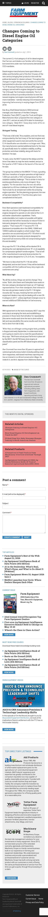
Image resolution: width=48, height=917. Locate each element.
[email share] (4, 49)
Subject (5, 503)
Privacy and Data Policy (35, 902)
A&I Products (31, 757)
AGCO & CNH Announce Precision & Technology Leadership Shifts (22, 711)
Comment (6, 513)
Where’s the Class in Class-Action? (22, 630)
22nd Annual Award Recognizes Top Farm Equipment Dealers (22, 618)
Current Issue (31, 899)
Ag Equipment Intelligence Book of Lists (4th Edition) (22, 660)
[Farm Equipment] (10, 603)
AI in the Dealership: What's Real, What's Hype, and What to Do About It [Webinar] (23, 569)
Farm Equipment (30, 593)
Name (5, 485)
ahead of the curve (21, 370)
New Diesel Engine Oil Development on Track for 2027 (22, 434)
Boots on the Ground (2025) (18, 656)
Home (4, 22)
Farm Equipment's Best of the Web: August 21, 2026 (22, 557)
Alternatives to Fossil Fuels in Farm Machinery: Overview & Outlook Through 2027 (23, 455)
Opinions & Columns (21, 22)
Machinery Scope (30, 830)
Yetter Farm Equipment (30, 803)
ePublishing (17, 911)
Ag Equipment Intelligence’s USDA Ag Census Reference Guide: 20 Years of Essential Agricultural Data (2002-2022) (22, 462)
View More (9, 635)
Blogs (10, 22)
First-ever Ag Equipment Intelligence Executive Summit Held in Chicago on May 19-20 (23, 624)
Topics (8, 3)
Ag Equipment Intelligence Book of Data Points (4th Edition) (22, 562)
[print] (9, 49)
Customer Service (33, 895)
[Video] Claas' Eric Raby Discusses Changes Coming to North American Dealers (23, 439)
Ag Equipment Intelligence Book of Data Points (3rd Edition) (22, 666)
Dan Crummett (9, 52)
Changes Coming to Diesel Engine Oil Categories (21, 428)
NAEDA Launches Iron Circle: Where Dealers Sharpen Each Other (22, 581)
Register (35, 3)
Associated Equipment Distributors (15, 718)
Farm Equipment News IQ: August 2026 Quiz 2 (24, 575)
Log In (26, 3)
